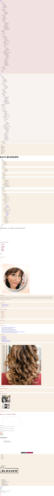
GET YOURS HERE (2, 307)
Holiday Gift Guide (6, 40)
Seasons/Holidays (6, 54)
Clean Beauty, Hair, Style (6, 42)
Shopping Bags (6, 181)
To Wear (2, 77)
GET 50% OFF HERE (2, 411)
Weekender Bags (6, 100)
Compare (4, 69)
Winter (7, 215)
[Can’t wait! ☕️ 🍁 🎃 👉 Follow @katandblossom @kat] (20, 447)
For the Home (6, 53)
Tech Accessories (5, 101)
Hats (3, 8)
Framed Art (5, 88)
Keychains (4, 20)
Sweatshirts (4, 5)
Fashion (5, 51)
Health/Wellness (6, 64)
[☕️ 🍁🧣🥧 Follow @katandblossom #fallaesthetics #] (6, 447)
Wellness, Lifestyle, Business (7, 52)
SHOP (2, 159)
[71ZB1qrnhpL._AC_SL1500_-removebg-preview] (5, 240)
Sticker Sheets (5, 18)
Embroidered (3, 30)
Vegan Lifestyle (6, 134)
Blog (2, 455)
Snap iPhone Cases (6, 29)
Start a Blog (6, 65)
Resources (5, 39)
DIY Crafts (5, 133)
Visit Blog (4, 193)
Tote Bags (5, 182)
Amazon (5, 41)
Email (1, 429)
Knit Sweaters (5, 6)
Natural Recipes (6, 50)
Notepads (4, 90)
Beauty (5, 43)
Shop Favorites (5, 111)
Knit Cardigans (5, 7)
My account (3, 141)
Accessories (3, 19)
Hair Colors (7, 123)
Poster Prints (6, 170)
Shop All (5, 112)
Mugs (3, 32)
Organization (6, 63)
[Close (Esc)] (2, 494)
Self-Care (5, 135)
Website (1, 431)
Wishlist (4, 142)
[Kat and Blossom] (9, 478)
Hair (5, 204)
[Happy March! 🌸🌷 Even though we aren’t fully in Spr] (33, 447)
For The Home (3, 9)
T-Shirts (4, 78)
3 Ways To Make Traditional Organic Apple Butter (8, 330)
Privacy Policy (3, 479)
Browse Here (1, 323)
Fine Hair (7, 122)
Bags (3, 21)
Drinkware (2, 31)
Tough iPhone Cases (7, 28)
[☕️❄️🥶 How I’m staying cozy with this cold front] (47, 447)
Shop (2, 454)
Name (1, 427)
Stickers (4, 17)
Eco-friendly (6, 62)
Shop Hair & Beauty (2, 386)
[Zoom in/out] (0, 494)
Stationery (3, 89)
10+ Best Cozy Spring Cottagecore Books (7, 328)
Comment (1, 425)
